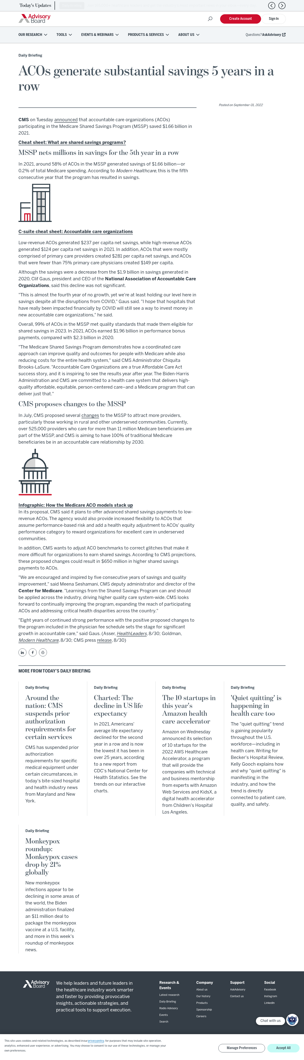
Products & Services (146, 35)
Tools (62, 35)
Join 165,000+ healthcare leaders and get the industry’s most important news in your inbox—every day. (172, 5)
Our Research (30, 35)
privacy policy (96, 1041)
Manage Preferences (242, 1048)
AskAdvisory (271, 35)
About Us (186, 35)
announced (66, 120)
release (104, 640)
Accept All (283, 1048)
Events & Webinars (97, 35)
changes (90, 416)
